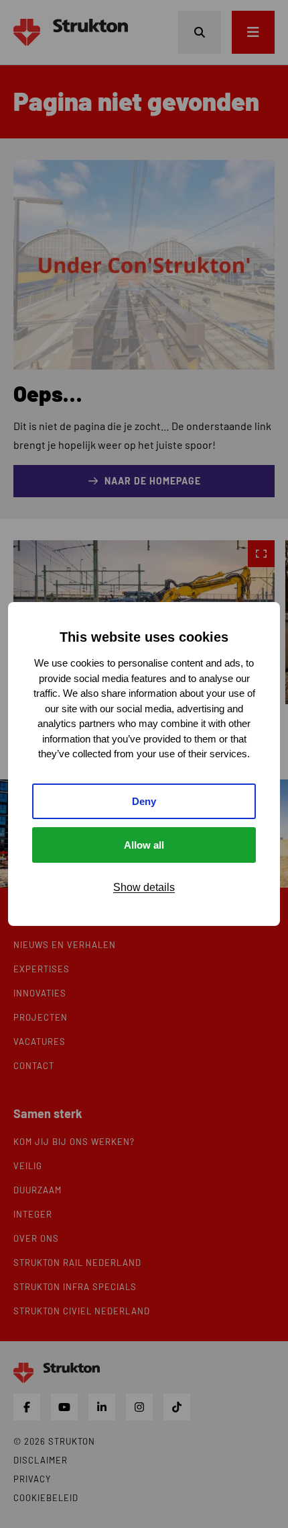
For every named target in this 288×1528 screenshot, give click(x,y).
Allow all (144, 845)
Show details (144, 887)
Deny (144, 801)
